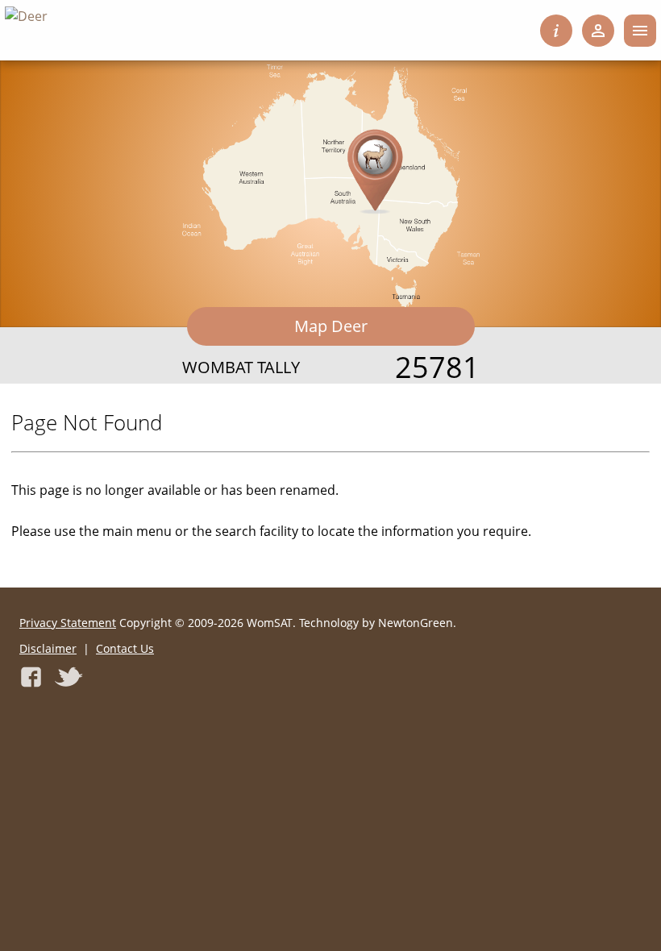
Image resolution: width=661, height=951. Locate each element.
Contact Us (125, 648)
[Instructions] (556, 31)
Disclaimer (48, 648)
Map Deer (331, 326)
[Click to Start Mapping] (331, 185)
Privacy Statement (67, 622)
